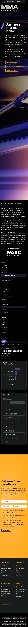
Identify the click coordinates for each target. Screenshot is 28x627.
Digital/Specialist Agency (15, 406)
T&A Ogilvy (11, 427)
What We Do (20, 562)
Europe (4, 317)
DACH (4, 320)
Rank (5, 406)
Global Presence (5, 575)
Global (3, 287)
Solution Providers (6, 280)
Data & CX (19, 570)
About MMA (4, 566)
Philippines (5, 312)
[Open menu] (25, 7)
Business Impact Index (12, 62)
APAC (3, 299)
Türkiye (5, 322)
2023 (13, 341)
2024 (8, 341)
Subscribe (17, 2)
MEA (3, 325)
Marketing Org (20, 568)
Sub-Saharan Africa (7, 330)
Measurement (20, 566)
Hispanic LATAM (7, 297)
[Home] (2, 203)
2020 (3, 344)
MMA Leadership (6, 573)
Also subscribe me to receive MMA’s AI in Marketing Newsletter (14, 516)
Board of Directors (6, 568)
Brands (3, 270)
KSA (4, 335)
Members (4, 570)
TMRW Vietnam (13, 413)
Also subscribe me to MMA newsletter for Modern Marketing (14, 511)
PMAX (10, 410)
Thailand (5, 309)
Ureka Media (12, 434)
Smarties (7, 203)
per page (9, 399)
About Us (18, 596)
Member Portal (20, 587)
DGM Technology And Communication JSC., (14, 418)
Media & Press (20, 591)
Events (3, 587)
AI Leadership (20, 573)
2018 (13, 344)
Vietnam (5, 307)
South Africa (6, 327)
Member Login (10, 2)
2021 (24, 341)
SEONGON (11, 430)
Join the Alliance (6, 605)
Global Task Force (11, 70)
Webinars (3, 596)
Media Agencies (6, 278)
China (4, 315)
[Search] (23, 2)
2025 (3, 341)
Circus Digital (12, 423)
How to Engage (5, 584)
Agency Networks (6, 268)
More (18, 584)
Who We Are (5, 562)
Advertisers (4, 265)
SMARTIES (19, 575)
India (4, 302)
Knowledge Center (21, 589)
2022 (19, 341)
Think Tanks (19, 594)
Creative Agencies (6, 273)
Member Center (5, 594)
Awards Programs (20, 66)
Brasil (4, 294)
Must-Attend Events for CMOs (5, 590)
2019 (8, 344)
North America (5, 289)
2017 (19, 344)
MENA (4, 332)
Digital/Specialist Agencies (8, 275)
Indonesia (5, 304)
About (8, 66)
